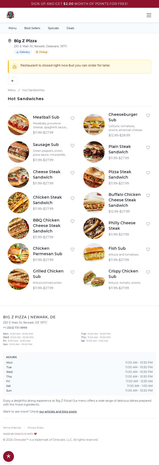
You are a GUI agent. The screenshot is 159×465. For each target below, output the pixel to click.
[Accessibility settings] (8, 456)
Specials (53, 28)
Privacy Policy (36, 427)
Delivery (25, 52)
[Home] (10, 15)
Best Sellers (32, 28)
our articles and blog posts (58, 411)
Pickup (43, 52)
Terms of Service (12, 427)
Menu (12, 28)
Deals (70, 28)
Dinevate (21, 433)
